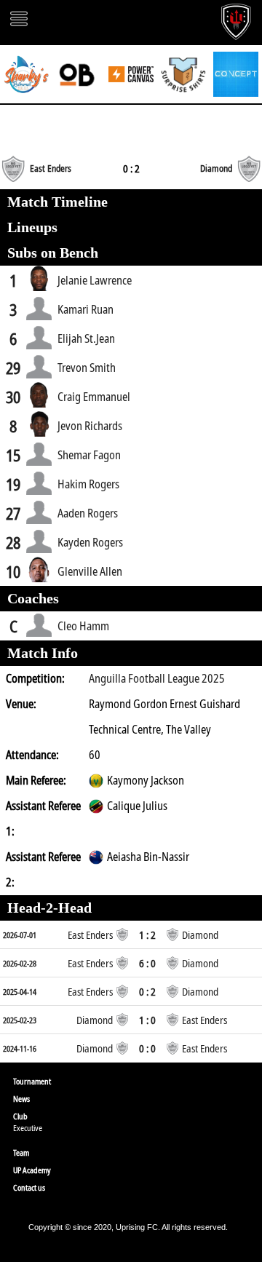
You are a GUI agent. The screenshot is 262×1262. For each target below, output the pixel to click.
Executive (27, 1127)
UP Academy (32, 1169)
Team (21, 1152)
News (21, 1098)
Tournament (32, 1081)
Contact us (29, 1187)
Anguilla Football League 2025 (157, 678)
